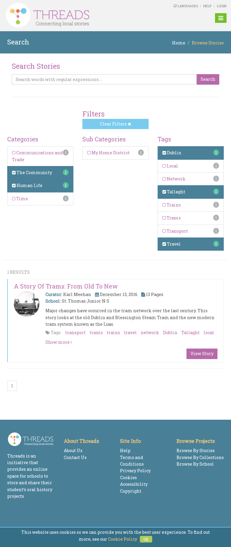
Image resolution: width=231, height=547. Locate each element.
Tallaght (175, 192)
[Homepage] (73, 15)
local (209, 332)
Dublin (173, 153)
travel (130, 332)
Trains (173, 205)
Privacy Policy (135, 470)
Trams (173, 218)
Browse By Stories (196, 450)
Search (208, 79)
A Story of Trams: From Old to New (66, 286)
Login (221, 6)
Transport (177, 231)
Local (172, 166)
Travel (173, 244)
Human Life (29, 185)
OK (146, 539)
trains (113, 332)
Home (178, 43)
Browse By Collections (200, 457)
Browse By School (195, 464)
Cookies (128, 477)
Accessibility (134, 484)
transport (75, 332)
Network (176, 179)
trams (96, 332)
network (150, 332)
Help (207, 6)
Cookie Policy (122, 539)
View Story (202, 353)
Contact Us (75, 457)
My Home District (110, 153)
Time (21, 198)
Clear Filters (114, 124)
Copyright (130, 491)
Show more (58, 342)
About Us (73, 450)
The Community (34, 172)
